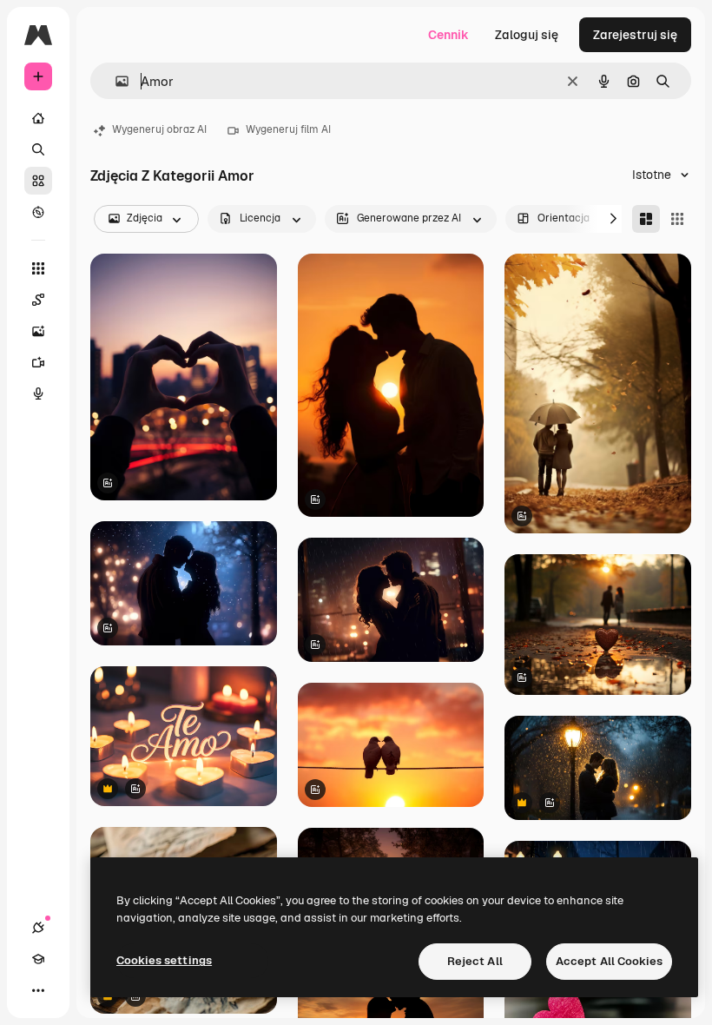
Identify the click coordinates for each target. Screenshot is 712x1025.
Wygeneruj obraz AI (159, 129)
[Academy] (38, 959)
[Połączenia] (38, 928)
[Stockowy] (38, 181)
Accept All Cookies (609, 961)
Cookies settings (164, 960)
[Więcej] (38, 990)
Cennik (448, 35)
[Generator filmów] (38, 362)
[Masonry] (646, 219)
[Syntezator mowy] (38, 393)
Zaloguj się (526, 35)
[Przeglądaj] (38, 212)
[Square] (677, 219)
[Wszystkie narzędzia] (38, 268)
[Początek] (38, 118)
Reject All (475, 961)
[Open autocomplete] (115, 81)
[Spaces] (38, 300)
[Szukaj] (38, 149)
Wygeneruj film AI (288, 129)
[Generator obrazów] (38, 331)
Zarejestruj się (635, 35)
